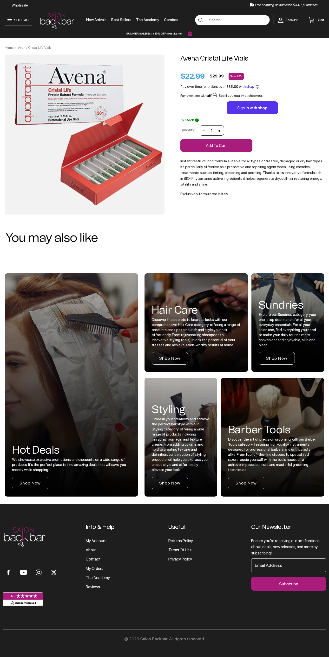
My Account (96, 540)
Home (9, 47)
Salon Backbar (153, 638)
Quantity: (187, 130)
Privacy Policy (180, 559)
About (91, 549)
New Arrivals (96, 19)
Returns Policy (180, 540)
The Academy (147, 19)
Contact (93, 559)
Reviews (93, 586)
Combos (171, 19)
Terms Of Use (180, 549)
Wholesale (20, 5)
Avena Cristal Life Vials (35, 47)
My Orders (94, 568)
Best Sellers (121, 19)
